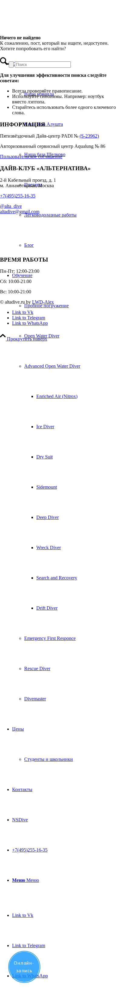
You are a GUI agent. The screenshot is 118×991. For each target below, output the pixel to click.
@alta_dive (11, 206)
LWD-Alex (43, 302)
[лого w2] (45, 28)
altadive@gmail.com (19, 211)
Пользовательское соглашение (31, 156)
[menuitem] (65, 154)
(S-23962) (89, 136)
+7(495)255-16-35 (17, 195)
